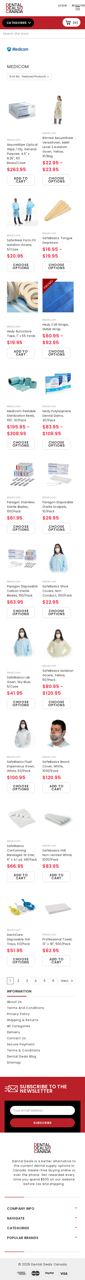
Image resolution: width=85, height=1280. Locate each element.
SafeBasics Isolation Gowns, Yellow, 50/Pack (57, 675)
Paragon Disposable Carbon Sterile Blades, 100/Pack (22, 591)
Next (65, 981)
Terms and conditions (25, 1008)
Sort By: (14, 76)
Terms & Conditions (23, 1050)
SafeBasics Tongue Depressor (57, 240)
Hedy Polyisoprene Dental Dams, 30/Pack (56, 415)
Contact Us (16, 1038)
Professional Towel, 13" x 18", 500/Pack (57, 941)
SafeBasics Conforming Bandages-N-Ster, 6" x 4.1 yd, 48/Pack (22, 853)
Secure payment (21, 1044)
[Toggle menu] (78, 7)
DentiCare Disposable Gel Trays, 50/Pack (18, 939)
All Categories (18, 1026)
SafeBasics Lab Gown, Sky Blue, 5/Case (19, 682)
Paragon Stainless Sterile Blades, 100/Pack (21, 506)
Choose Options (56, 180)
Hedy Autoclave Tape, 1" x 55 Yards (21, 333)
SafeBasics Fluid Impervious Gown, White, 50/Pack (21, 766)
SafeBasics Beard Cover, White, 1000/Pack (55, 766)
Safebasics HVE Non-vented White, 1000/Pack (57, 855)
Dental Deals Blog (21, 1056)
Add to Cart (21, 180)
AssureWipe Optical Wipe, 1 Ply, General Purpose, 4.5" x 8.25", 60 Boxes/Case (22, 153)
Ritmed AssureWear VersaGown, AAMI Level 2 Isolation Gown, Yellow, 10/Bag (57, 147)
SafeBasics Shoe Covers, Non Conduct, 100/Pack (57, 591)
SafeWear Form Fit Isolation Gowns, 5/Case (21, 245)
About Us (14, 1002)
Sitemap (14, 1062)
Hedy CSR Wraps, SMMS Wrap (55, 326)
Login (62, 5)
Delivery (13, 1032)
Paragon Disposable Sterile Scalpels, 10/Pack (57, 506)
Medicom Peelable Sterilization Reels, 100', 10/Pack (21, 415)
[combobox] (42, 33)
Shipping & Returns (23, 1020)
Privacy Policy (18, 1014)
